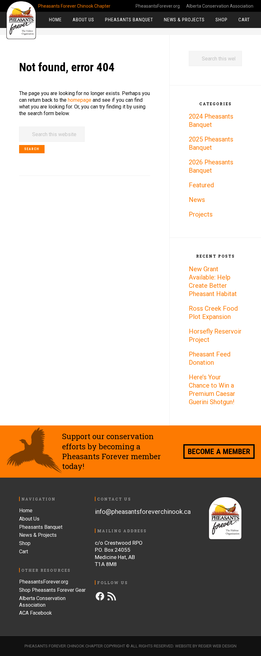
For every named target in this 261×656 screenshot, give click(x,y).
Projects (201, 214)
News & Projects (38, 535)
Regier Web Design (217, 646)
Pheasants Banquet (40, 527)
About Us (29, 519)
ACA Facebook (35, 613)
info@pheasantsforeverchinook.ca (143, 511)
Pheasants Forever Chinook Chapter (22, 20)
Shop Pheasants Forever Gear (52, 590)
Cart (23, 552)
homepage (79, 100)
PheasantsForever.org (158, 6)
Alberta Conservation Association (219, 6)
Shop (25, 543)
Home (25, 511)
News (197, 200)
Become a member (219, 451)
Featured (201, 185)
